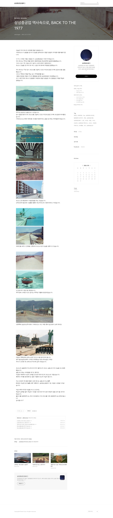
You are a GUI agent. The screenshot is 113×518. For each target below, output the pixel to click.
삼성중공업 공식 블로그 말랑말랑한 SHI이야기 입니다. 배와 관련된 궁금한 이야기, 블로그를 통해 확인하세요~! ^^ (38, 479)
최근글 (75, 131)
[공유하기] (21, 411)
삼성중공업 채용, (90, 118)
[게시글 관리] (23, 411)
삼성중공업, (80, 115)
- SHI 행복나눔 (80, 102)
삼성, (83, 120)
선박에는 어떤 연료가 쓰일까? (23, 420)
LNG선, (90, 123)
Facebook (76, 147)
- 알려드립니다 (80, 92)
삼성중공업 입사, (90, 125)
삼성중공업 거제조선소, (83, 123)
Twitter (83, 147)
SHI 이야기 (19, 417)
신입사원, (76, 123)
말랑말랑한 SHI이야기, (78, 118)
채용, (85, 118)
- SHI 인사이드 (25, 417)
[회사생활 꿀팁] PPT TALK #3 (23, 428)
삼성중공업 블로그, (78, 120)
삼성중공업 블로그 (19, 3)
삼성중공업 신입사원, (90, 115)
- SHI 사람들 (79, 98)
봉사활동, (81, 125)
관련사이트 (90, 511)
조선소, (93, 120)
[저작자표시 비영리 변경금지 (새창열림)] (34, 411)
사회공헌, (95, 123)
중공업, (75, 115)
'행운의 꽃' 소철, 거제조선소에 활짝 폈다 (26, 424)
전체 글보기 (78, 85)
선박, (85, 125)
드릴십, (90, 120)
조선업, (86, 120)
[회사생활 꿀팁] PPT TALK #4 (23, 426)
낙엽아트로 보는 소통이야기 (23, 422)
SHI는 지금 (78, 88)
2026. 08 (86, 165)
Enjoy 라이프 (78, 104)
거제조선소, (76, 125)
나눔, (84, 115)
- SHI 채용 (79, 100)
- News (79, 90)
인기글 (80, 131)
